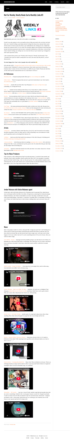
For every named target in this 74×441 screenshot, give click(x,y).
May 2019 (58, 103)
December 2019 (59, 86)
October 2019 (59, 91)
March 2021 (58, 61)
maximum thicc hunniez (36, 142)
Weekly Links (12, 424)
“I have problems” (42, 98)
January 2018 (58, 143)
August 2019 (58, 96)
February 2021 (59, 63)
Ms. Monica (7, 112)
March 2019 (58, 108)
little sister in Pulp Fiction (38, 84)
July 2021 (57, 54)
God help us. (10, 122)
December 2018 (59, 116)
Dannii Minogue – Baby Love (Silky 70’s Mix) (15, 289)
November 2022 (59, 46)
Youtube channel (33, 101)
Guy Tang (6, 106)
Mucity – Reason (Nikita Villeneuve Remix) (14, 337)
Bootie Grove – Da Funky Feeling (12, 314)
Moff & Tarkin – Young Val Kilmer (12, 266)
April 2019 (58, 106)
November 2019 (59, 88)
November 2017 (59, 148)
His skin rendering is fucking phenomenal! (14, 139)
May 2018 (58, 133)
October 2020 (59, 73)
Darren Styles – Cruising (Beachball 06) (14, 362)
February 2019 (59, 111)
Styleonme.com (8, 117)
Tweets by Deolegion (60, 35)
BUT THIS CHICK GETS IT (43, 114)
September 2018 (59, 123)
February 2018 (59, 141)
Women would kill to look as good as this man (24, 109)
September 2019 (59, 93)
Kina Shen (6, 84)
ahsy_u (6, 89)
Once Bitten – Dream (9, 239)
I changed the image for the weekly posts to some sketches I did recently (32, 65)
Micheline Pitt (7, 76)
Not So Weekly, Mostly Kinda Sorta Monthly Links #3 (23, 14)
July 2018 (57, 128)
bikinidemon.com (9, 2)
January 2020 (58, 83)
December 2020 (59, 68)
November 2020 (59, 71)
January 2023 (58, 44)
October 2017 (58, 150)
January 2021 (58, 66)
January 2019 (58, 113)
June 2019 (58, 101)
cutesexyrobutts (8, 142)
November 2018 (59, 118)
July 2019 (57, 98)
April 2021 (58, 58)
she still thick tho (8, 81)
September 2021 (59, 51)
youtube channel (22, 93)
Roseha (6, 96)
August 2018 (58, 126)
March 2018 (58, 138)
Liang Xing (6, 130)
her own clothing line (35, 76)
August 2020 (58, 78)
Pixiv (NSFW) (59, 24)
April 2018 (58, 136)
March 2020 (58, 81)
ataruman (6, 148)
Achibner (6, 137)
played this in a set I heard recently (18, 291)
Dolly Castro (7, 80)
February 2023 (59, 41)
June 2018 (58, 131)
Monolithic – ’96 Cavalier (10, 392)
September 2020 (59, 76)
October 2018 (59, 121)
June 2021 (58, 56)
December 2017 (59, 145)
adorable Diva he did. (18, 150)
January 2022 (58, 49)
